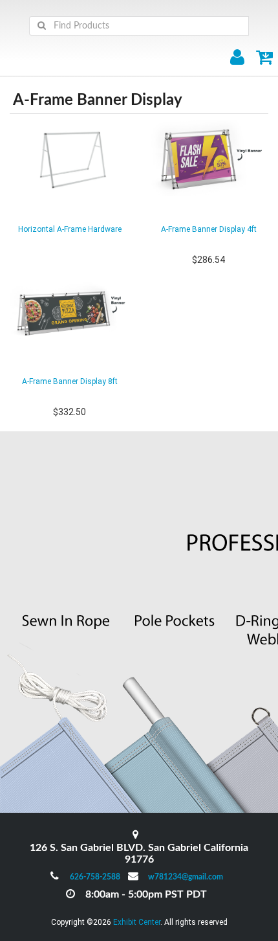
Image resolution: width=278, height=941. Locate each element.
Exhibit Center (136, 922)
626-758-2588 (95, 877)
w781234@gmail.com (185, 877)
